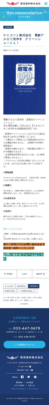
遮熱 (40, 297)
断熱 (12, 300)
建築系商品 (21, 286)
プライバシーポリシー (18, 389)
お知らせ (31, 385)
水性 (12, 297)
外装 (23, 297)
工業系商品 (33, 286)
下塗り (29, 297)
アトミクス (19, 300)
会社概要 (29, 382)
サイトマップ (33, 389)
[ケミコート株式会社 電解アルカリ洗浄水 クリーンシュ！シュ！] (24, 84)
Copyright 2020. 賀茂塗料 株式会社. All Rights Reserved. (24, 398)
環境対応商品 (10, 291)
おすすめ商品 (19, 385)
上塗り (18, 297)
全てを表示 (9, 286)
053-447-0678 (24, 328)
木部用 (6, 300)
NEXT (39, 274)
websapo (24, 400)
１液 (7, 297)
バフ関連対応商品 (26, 291)
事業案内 (19, 382)
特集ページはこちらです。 (13, 229)
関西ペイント (29, 300)
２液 (35, 297)
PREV (10, 274)
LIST (25, 274)
